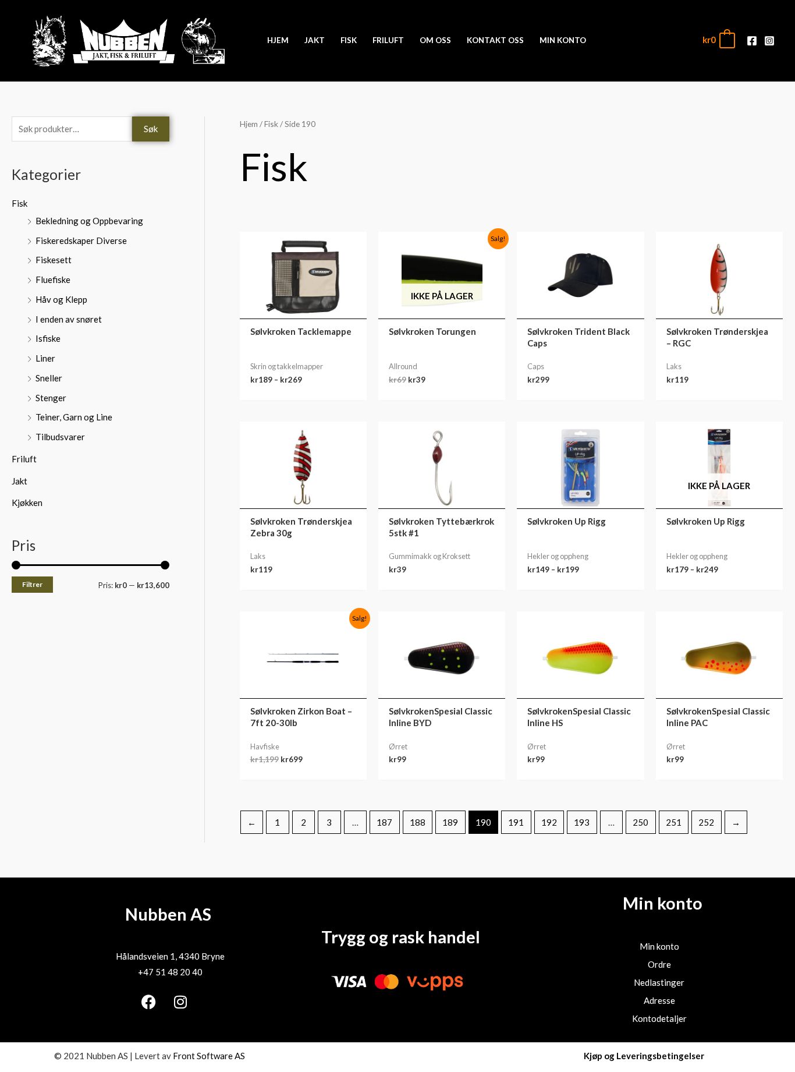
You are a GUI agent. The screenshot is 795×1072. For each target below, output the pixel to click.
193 (582, 822)
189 (450, 822)
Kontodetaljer (659, 1018)
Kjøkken (27, 502)
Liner (45, 358)
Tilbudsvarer (60, 436)
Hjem (249, 124)
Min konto (659, 946)
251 (674, 822)
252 (706, 822)
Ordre (659, 964)
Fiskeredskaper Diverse (81, 240)
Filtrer (32, 584)
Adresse (659, 1000)
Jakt (19, 481)
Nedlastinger (659, 982)
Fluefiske (53, 279)
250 (640, 822)
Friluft (24, 459)
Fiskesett (54, 259)
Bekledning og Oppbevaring (89, 220)
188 (417, 822)
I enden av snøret (69, 319)
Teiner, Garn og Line (74, 417)
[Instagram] (769, 41)
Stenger (51, 397)
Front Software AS (209, 1055)
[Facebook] (752, 41)
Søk (151, 128)
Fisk (19, 203)
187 (384, 822)
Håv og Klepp (61, 299)
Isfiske (48, 338)
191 (516, 822)
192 (549, 822)
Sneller (49, 378)
